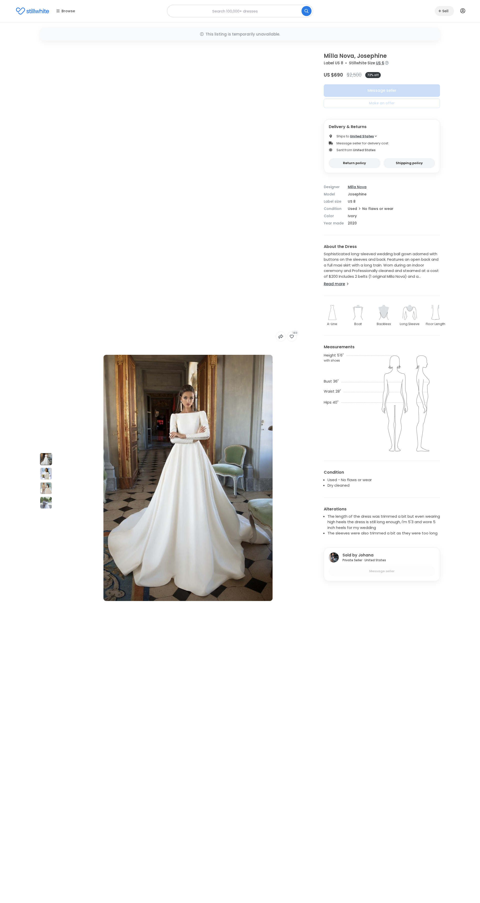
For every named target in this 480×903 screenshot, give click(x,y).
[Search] (307, 11)
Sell (445, 11)
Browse (68, 11)
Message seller (382, 90)
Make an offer (382, 103)
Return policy (354, 163)
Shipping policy (409, 163)
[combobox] (240, 11)
